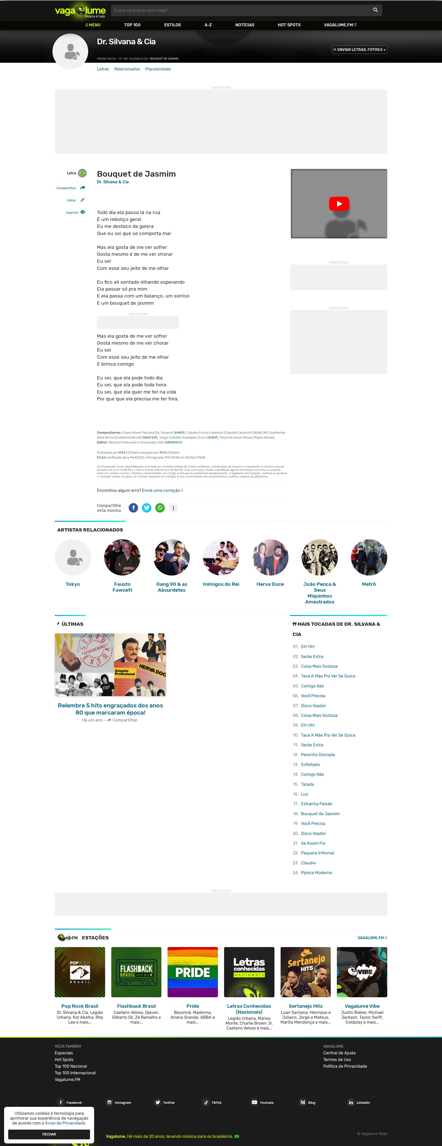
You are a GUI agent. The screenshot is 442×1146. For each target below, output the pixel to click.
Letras (103, 69)
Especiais (64, 1052)
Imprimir (72, 213)
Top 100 (132, 25)
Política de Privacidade (345, 1066)
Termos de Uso (337, 1059)
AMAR (179, 432)
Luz (304, 794)
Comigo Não (312, 686)
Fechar (49, 1134)
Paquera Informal (317, 853)
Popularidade (158, 69)
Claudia (308, 863)
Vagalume (80, 10)
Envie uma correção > (162, 490)
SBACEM (150, 437)
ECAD (101, 457)
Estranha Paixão (316, 803)
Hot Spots (289, 25)
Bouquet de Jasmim (320, 813)
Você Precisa (313, 695)
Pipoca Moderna (316, 872)
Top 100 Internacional (75, 1072)
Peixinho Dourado (318, 754)
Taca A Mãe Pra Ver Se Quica (328, 676)
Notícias (244, 25)
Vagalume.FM (338, 25)
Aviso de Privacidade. (65, 1123)
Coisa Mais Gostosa (319, 666)
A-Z (208, 25)
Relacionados (127, 69)
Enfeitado (310, 764)
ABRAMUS (173, 442)
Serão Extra (312, 656)
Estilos (172, 25)
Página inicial (107, 58)
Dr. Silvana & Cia (126, 41)
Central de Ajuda (339, 1052)
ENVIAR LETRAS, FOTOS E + (361, 50)
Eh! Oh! (308, 646)
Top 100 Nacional (71, 1066)
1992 (121, 452)
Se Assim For (313, 843)
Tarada (307, 784)
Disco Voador (313, 705)
